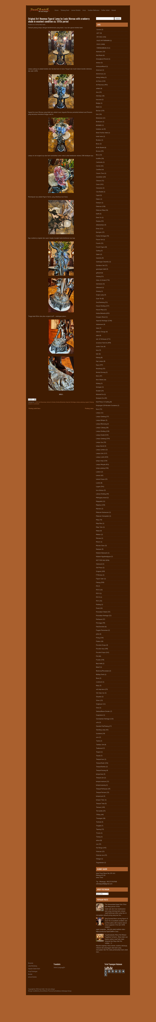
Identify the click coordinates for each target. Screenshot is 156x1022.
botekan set (99, 129)
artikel (98, 88)
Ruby (97, 685)
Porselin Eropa (100, 652)
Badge (98, 103)
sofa (97, 722)
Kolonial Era (100, 394)
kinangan (99, 387)
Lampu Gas (99, 442)
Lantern (98, 472)
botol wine (99, 136)
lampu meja (99, 461)
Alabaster (99, 52)
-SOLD (37, 402)
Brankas (98, 140)
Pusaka (98, 660)
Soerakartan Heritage (103, 719)
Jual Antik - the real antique (47, 989)
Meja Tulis (99, 527)
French (98, 243)
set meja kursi (100, 689)
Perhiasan (99, 619)
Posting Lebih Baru (34, 408)
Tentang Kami (65, 10)
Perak (98, 608)
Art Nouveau (42, 402)
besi (97, 114)
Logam (87, 402)
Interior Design (100, 332)
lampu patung (80, 402)
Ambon (98, 63)
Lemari (98, 475)
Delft (97, 214)
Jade (97, 335)
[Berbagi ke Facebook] (35, 399)
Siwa (97, 708)
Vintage (98, 859)
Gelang (98, 276)
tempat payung (101, 785)
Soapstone (99, 715)
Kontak (114, 10)
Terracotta (99, 811)
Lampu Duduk (100, 435)
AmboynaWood (101, 66)
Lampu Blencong (101, 424)
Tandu (98, 741)
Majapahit (99, 501)
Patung (92, 402)
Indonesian (99, 324)
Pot (97, 656)
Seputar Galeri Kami (34, 969)
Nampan (98, 549)
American (99, 70)
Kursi (97, 409)
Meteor (98, 534)
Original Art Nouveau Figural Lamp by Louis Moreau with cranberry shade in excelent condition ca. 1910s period (59, 20)
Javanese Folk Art (101, 343)
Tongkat (98, 826)
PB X (97, 601)
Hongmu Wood (100, 317)
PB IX (98, 590)
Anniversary (99, 74)
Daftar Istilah (105, 10)
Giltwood (99, 287)
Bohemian (99, 118)
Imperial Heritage (71, 402)
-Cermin (98, 29)
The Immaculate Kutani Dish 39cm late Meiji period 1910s (115, 905)
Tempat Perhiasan (101, 789)
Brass (97, 144)
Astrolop (98, 96)
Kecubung (99, 369)
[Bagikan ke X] (33, 399)
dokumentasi (100, 225)
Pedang (98, 604)
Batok (98, 107)
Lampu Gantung (101, 416)
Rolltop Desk (100, 674)
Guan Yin (99, 299)
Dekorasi (99, 206)
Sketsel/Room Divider (103, 711)
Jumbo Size (99, 346)
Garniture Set (100, 265)
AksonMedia (43, 991)
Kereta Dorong (100, 372)
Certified (99, 169)
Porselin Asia (100, 649)
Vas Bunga (99, 848)
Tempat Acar (100, 759)
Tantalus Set (100, 745)
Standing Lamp (100, 730)
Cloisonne (99, 188)
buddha (98, 158)
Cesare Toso (100, 173)
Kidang (98, 383)
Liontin (98, 483)
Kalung (98, 357)
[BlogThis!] (31, 399)
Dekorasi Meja (100, 210)
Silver (98, 700)
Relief (98, 667)
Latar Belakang (32, 966)
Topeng (98, 829)
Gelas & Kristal (51, 402)
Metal (98, 531)
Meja (97, 520)
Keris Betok (99, 380)
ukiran (98, 840)
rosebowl (99, 682)
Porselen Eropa (101, 645)
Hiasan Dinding (100, 306)
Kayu (97, 365)
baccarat (98, 99)
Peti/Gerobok (100, 627)
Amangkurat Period (102, 59)
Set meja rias (100, 693)
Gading (98, 251)
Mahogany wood (101, 498)
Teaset (98, 756)
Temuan (98, 807)
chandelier (99, 177)
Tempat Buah (100, 763)
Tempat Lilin (100, 778)
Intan (97, 328)
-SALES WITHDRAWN (103, 40)
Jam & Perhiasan (101, 339)
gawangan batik (101, 269)
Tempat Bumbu (101, 767)
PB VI (97, 593)
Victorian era (100, 855)
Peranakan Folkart (101, 612)
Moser (98, 542)
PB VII (98, 597)
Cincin (98, 184)
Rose (97, 678)
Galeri (98, 254)
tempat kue (99, 774)
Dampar (98, 203)
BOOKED (99, 125)
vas (97, 844)
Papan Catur (100, 579)
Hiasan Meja (100, 310)
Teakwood (99, 748)
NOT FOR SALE (100, 560)
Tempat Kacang (101, 770)
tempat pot (99, 796)
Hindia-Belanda (60, 402)
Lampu (98, 413)
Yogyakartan (100, 862)
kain (97, 354)
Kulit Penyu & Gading (103, 402)
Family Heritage (101, 236)
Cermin (98, 166)
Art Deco (99, 81)
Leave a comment (34, 404)
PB (97, 586)
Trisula (98, 833)
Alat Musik (99, 55)
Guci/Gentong (100, 302)
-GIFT (98, 33)
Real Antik (99, 663)
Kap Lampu (99, 361)
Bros (97, 155)
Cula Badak (99, 192)
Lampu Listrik (100, 457)
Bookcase (99, 122)
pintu (97, 634)
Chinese (98, 181)
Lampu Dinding (100, 431)
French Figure (100, 247)
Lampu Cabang (100, 428)
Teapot (98, 752)
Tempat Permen (101, 792)
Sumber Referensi (93, 10)
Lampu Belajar (100, 420)
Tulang (98, 837)
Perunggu (99, 623)
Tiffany (98, 815)
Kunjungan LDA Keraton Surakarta (106, 405)
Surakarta (99, 733)
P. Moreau (99, 575)
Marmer (98, 509)
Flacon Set (99, 239)
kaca (97, 350)
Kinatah (98, 391)
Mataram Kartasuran (102, 512)
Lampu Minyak (100, 464)
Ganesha (98, 258)
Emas (97, 229)
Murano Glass (100, 545)
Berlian (98, 111)
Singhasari (99, 704)
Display (98, 221)
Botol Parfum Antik (102, 133)
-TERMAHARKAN (101, 48)
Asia (97, 92)
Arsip (84, 10)
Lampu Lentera (100, 450)
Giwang (98, 291)
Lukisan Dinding (101, 494)
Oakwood (99, 564)
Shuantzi (98, 697)
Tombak (98, 822)
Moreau (98, 538)
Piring (98, 638)
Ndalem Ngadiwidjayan (103, 556)
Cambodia (99, 162)
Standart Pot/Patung (102, 726)
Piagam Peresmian (102, 630)
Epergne (98, 232)
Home (56, 10)
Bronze (98, 151)
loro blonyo (100, 490)
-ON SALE (99, 37)
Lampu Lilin (99, 453)
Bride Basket (100, 147)
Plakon (98, 641)
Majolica (98, 505)
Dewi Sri (98, 217)
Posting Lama (89, 408)
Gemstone (99, 284)
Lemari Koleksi (75, 10)
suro (97, 737)
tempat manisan (101, 781)
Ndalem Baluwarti (101, 553)
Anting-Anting (100, 77)
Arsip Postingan (32, 971)
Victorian (98, 851)
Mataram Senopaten (102, 516)
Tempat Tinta (100, 803)
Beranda (30, 963)
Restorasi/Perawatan (102, 671)
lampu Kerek (100, 446)
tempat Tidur (100, 800)
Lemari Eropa (100, 479)
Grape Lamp (100, 295)
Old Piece (99, 568)
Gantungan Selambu (102, 262)
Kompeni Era (100, 398)
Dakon (98, 199)
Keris (97, 376)
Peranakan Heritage (102, 615)
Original (98, 571)
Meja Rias (99, 523)
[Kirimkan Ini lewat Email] (29, 399)
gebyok (98, 273)
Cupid (98, 195)
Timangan (99, 818)
